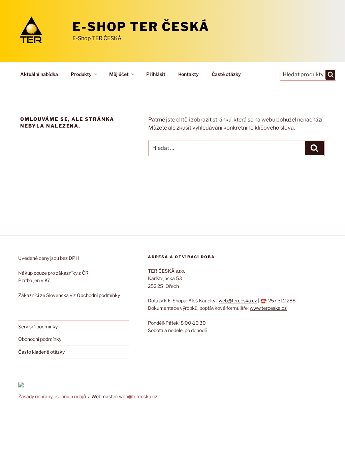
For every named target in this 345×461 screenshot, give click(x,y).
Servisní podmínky (38, 326)
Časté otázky (226, 74)
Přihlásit (155, 74)
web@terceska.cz (238, 300)
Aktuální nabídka (39, 74)
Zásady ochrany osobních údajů (52, 396)
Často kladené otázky (41, 352)
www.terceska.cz (268, 308)
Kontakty (188, 74)
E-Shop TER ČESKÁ (141, 26)
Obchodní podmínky (98, 295)
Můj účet (119, 74)
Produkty (81, 74)
